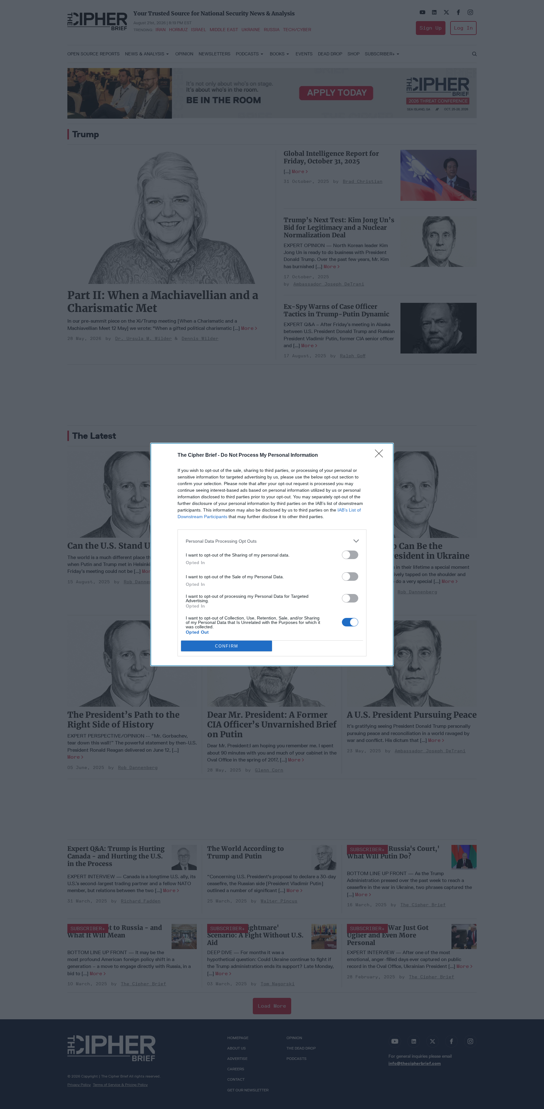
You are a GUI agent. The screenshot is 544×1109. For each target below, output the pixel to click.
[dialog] (272, 554)
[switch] (350, 555)
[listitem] (272, 541)
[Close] (381, 455)
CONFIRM (226, 646)
